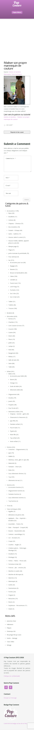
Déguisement (12, 394)
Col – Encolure (12, 538)
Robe (10, 470)
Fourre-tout (13, 283)
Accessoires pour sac (16, 262)
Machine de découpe (14, 574)
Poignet (10, 595)
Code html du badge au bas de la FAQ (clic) (17, 723)
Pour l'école (12, 408)
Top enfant (13, 438)
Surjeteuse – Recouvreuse (16, 605)
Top (9, 477)
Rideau (10, 356)
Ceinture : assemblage (15, 534)
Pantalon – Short (13, 467)
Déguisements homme (15, 491)
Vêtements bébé (15, 390)
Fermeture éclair (13, 564)
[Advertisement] (17, 37)
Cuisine (10, 332)
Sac (9, 260)
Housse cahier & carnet (15, 237)
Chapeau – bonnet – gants (18, 414)
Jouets (10, 401)
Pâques (9, 628)
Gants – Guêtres (13, 234)
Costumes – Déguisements (16, 449)
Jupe (9, 453)
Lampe (10, 346)
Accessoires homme (14, 487)
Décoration (10, 316)
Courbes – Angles (13, 545)
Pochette (13, 290)
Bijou (10, 213)
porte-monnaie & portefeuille (17, 253)
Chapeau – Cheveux (14, 223)
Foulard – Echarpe (13, 230)
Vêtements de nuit (14, 480)
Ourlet (10, 585)
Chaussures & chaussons (17, 417)
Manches (11, 578)
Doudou (10, 398)
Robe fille (13, 434)
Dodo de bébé (14, 386)
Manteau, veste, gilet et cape (17, 460)
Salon (10, 363)
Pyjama (12, 431)
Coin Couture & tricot (14, 325)
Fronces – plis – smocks (15, 567)
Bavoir (12, 379)
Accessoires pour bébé (17, 376)
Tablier (10, 301)
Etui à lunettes (12, 227)
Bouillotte (11, 217)
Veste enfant (14, 441)
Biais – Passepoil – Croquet (16, 527)
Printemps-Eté (11, 631)
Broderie (9, 313)
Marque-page (12, 246)
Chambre (11, 322)
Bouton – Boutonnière (15, 531)
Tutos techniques (16, 74)
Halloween (10, 624)
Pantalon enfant (15, 424)
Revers (10, 602)
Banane (12, 269)
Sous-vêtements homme (16, 498)
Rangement (11, 353)
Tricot (8, 506)
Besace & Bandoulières (17, 273)
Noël (9, 350)
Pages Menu (17, 12)
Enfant (9, 371)
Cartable (12, 280)
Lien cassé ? (9, 125)
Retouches (11, 598)
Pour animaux (12, 257)
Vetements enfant (13, 412)
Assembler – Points (14, 524)
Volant (10, 609)
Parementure (12, 588)
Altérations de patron (14, 515)
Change (12, 383)
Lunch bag (13, 286)
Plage (10, 250)
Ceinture (11, 220)
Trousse (10, 308)
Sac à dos (13, 293)
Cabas (12, 276)
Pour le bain (13, 428)
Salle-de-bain (12, 360)
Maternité (11, 463)
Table (10, 367)
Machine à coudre (13, 571)
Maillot (10, 456)
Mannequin (7, 74)
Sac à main (13, 297)
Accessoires (10, 211)
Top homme (12, 501)
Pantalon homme (13, 494)
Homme (9, 485)
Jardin (10, 343)
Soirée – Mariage (12, 638)
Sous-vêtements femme (15, 473)
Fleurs (10, 339)
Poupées (11, 405)
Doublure (11, 554)
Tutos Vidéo (10, 642)
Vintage (9, 645)
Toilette (10, 305)
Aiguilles (10, 511)
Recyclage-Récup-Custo (14, 635)
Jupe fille (12, 421)
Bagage (12, 266)
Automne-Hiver (11, 621)
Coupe (10, 541)
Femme (9, 447)
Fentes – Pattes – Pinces (16, 561)
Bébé (10, 374)
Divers (10, 336)
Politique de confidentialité (12, 676)
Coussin (10, 329)
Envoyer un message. (10, 698)
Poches (10, 592)
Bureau (10, 319)
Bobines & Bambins (15, 72)
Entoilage (11, 557)
